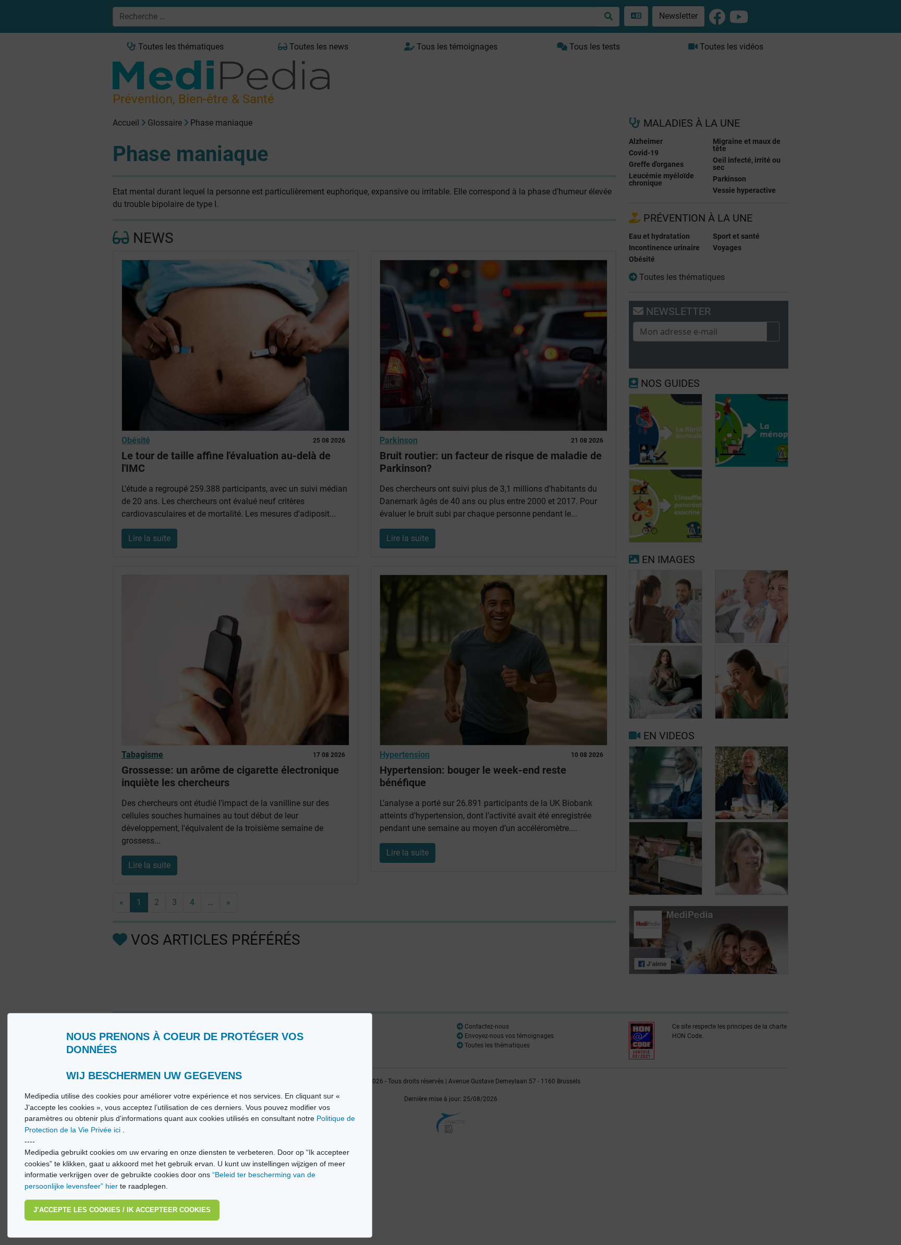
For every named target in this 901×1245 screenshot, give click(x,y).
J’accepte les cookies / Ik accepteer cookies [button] (122, 1210)
